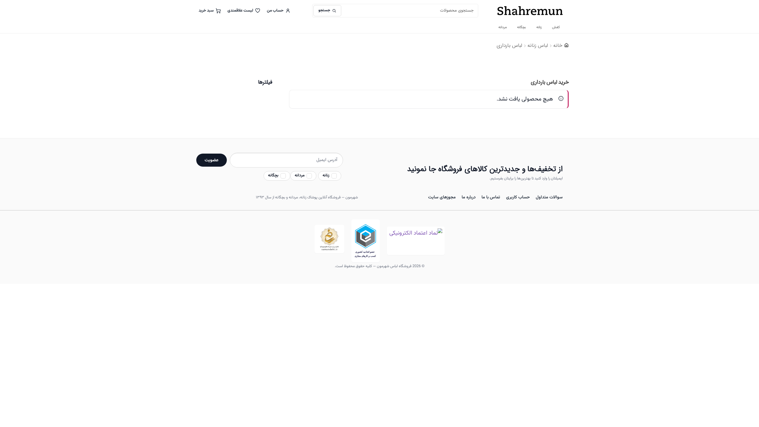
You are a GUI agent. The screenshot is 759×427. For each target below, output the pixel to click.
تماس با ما (490, 197)
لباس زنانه (537, 46)
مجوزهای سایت (442, 197)
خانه (557, 46)
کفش (556, 27)
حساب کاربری (518, 197)
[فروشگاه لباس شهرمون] (530, 10)
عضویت (212, 160)
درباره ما (469, 197)
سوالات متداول (549, 197)
